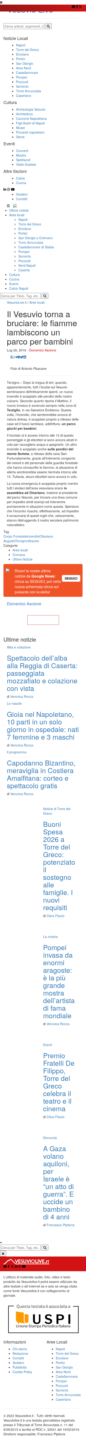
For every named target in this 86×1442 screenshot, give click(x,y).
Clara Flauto (55, 915)
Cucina (14, 279)
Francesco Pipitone (61, 1225)
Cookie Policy (22, 1371)
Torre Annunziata (30, 242)
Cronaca (19, 554)
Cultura (14, 274)
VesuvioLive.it (17, 302)
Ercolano (24, 228)
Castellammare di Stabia (36, 247)
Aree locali (16, 215)
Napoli (23, 219)
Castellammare (67, 1376)
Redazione (20, 1353)
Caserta (24, 270)
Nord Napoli (27, 265)
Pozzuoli (24, 260)
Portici (22, 233)
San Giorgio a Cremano (35, 238)
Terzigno (21, 541)
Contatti (21, 198)
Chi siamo (20, 1349)
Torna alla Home (43, 620)
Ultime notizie (19, 210)
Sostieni (22, 194)
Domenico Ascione (42, 350)
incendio (33, 536)
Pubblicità (20, 1367)
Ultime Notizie (23, 559)
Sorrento (24, 256)
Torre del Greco (29, 224)
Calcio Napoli (18, 288)
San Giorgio (64, 1367)
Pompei (23, 251)
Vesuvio (33, 541)
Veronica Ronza (21, 696)
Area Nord (63, 1371)
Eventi (13, 283)
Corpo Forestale (15, 536)
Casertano (63, 1399)
